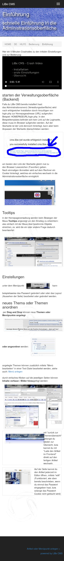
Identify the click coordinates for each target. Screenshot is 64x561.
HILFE (23, 44)
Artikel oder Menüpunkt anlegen (42, 548)
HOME (8, 44)
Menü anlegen (15, 371)
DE (15, 44)
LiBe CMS (8, 4)
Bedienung (34, 44)
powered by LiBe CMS (51, 553)
